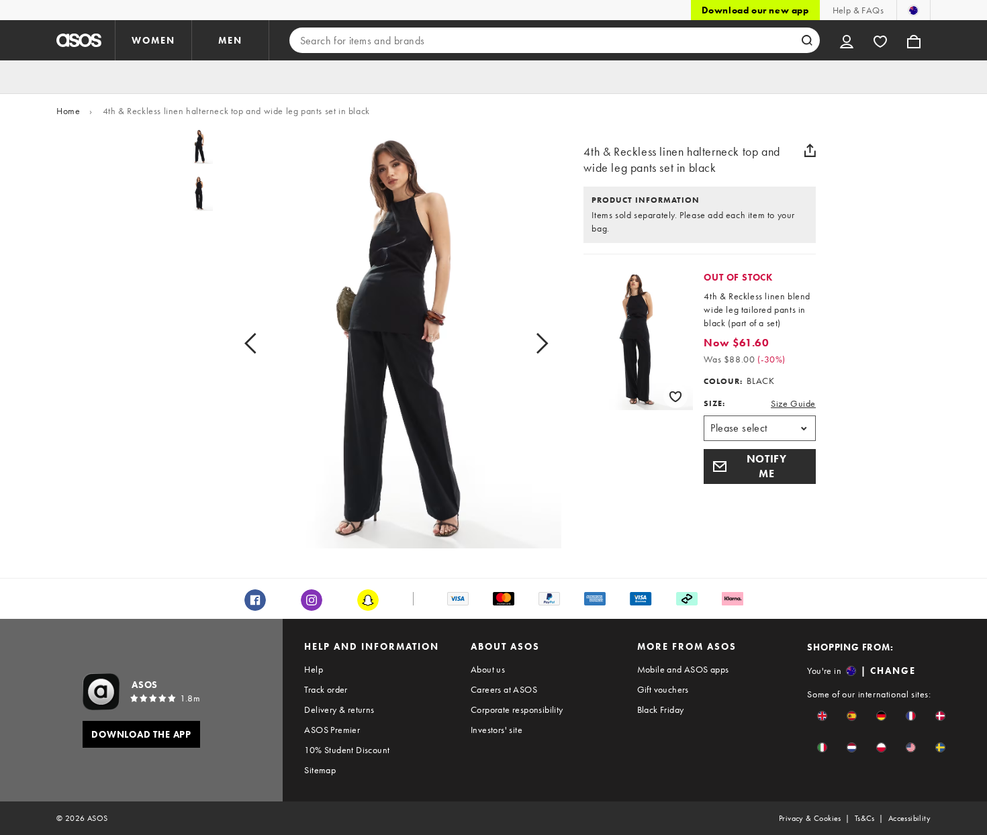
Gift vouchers (663, 689)
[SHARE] (810, 150)
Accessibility (909, 818)
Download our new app (755, 10)
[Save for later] (675, 396)
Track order (325, 689)
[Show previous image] (265, 344)
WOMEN (153, 40)
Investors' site (496, 730)
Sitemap (320, 770)
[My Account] (846, 40)
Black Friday (660, 709)
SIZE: (714, 403)
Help (313, 669)
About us (488, 669)
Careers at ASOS (504, 689)
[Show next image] (526, 344)
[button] (760, 466)
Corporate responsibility (517, 709)
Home (68, 111)
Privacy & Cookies (810, 818)
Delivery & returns (339, 709)
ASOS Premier (332, 730)
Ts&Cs (865, 818)
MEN (230, 40)
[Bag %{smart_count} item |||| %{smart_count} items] (914, 40)
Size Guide (793, 403)
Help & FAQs (858, 10)
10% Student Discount (346, 750)
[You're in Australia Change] (913, 10)
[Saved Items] (880, 40)
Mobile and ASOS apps (683, 669)
